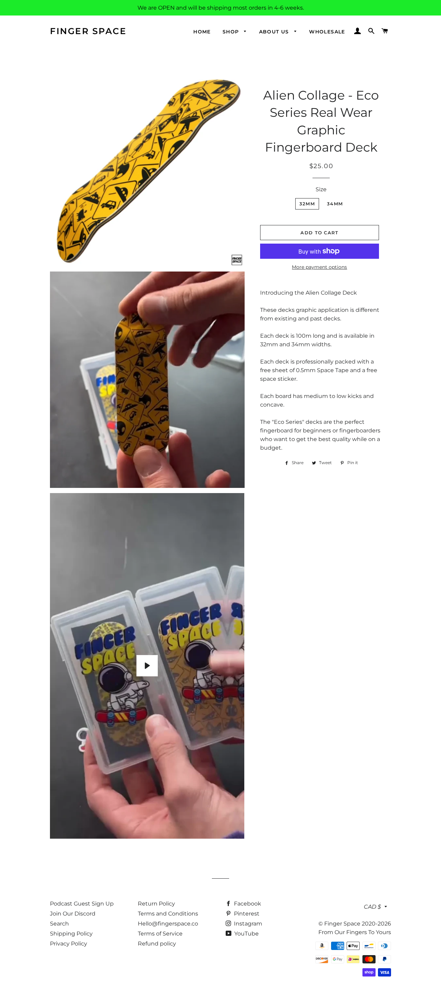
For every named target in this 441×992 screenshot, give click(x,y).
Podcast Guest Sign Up (82, 903)
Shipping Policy (71, 933)
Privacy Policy (68, 943)
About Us (275, 32)
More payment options (319, 267)
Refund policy (157, 943)
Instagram (247, 923)
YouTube (246, 933)
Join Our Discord (72, 913)
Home (202, 32)
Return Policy (156, 903)
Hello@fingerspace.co (168, 923)
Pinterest (246, 913)
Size (321, 189)
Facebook (247, 903)
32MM (307, 203)
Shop (232, 32)
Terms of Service (160, 933)
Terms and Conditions (168, 913)
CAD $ (372, 906)
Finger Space (88, 31)
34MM (335, 203)
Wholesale (327, 32)
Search (59, 923)
